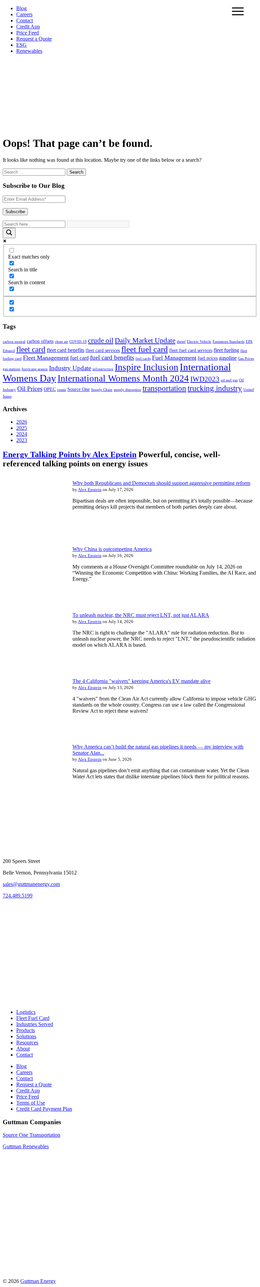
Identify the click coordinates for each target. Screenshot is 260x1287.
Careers (24, 14)
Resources (27, 1042)
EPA (249, 341)
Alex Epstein (90, 489)
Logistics (26, 1012)
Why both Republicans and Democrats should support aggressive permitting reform (161, 483)
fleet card (30, 349)
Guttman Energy (38, 1281)
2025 (21, 428)
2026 (21, 422)
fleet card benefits (65, 350)
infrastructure (102, 369)
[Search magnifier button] (9, 233)
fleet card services (103, 350)
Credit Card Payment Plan (44, 1109)
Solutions (26, 1036)
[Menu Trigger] (238, 11)
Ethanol (9, 351)
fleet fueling (226, 350)
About (23, 1048)
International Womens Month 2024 (123, 378)
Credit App (28, 26)
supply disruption (127, 390)
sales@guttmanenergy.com (31, 884)
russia (61, 390)
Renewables (29, 51)
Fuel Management (174, 357)
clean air (61, 341)
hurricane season (35, 369)
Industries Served (34, 1024)
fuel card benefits (112, 357)
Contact (24, 20)
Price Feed (27, 33)
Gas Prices (246, 358)
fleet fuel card (144, 349)
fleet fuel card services (190, 350)
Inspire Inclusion (146, 367)
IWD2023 (204, 379)
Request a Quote (34, 39)
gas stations (11, 369)
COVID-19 (78, 341)
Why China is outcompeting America (112, 549)
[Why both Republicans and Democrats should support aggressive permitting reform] (33, 531)
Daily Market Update (145, 340)
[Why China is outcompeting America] (33, 597)
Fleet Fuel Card (32, 1018)
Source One (78, 389)
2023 (21, 440)
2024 (21, 434)
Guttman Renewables (26, 1146)
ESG (21, 45)
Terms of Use (30, 1103)
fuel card (79, 358)
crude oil (100, 340)
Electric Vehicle (199, 341)
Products (25, 1030)
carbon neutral (14, 341)
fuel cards (143, 358)
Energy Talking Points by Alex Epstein (69, 454)
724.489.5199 (17, 895)
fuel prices (208, 358)
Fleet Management (46, 357)
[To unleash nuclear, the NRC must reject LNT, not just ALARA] (33, 663)
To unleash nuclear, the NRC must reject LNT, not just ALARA (140, 615)
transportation (164, 388)
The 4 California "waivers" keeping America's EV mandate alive (141, 681)
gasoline (228, 358)
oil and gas (229, 380)
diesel (181, 341)
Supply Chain (101, 390)
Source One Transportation (31, 1135)
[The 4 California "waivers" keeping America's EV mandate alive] (33, 728)
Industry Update (70, 368)
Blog (21, 8)
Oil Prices (29, 388)
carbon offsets (40, 341)
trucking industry (215, 388)
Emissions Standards (228, 341)
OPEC (50, 389)
